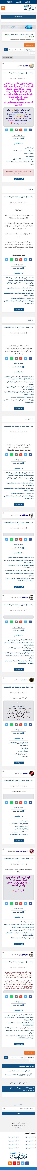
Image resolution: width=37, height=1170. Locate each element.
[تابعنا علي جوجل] (18, 1163)
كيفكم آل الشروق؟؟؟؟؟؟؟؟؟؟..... (18, 743)
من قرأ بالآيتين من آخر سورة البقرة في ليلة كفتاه (19, 924)
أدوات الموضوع (8, 57)
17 (9, 50)
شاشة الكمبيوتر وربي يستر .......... (18, 832)
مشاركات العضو (17, 138)
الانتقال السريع (19, 1104)
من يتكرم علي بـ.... (23, 751)
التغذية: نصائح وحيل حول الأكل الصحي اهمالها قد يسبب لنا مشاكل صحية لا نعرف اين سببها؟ (19, 279)
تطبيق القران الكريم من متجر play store (22, 930)
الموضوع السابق (23, 1083)
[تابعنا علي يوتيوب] (14, 1163)
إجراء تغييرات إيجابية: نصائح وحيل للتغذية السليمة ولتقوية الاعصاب (19, 294)
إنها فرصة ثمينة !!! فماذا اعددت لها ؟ (22, 938)
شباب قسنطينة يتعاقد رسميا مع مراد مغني (21, 557)
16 (12, 50)
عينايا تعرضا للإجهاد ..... (21, 829)
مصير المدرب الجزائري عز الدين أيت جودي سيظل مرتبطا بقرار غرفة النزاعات (19, 579)
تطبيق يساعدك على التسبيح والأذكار (23, 927)
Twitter (9, 1071)
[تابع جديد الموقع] (10, 1163)
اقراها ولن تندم (29, 153)
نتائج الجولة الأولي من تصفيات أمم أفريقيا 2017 (19, 570)
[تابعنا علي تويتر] (22, 1163)
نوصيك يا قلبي (29, 148)
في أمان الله (24, 748)
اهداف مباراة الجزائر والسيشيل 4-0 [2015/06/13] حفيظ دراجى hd (19, 561)
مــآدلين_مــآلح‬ (30, 156)
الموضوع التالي (14, 1083)
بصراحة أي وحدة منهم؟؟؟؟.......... (18, 823)
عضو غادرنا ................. (22, 756)
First (22, 50)
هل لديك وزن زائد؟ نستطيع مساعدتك (22, 298)
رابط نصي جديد (29, 1137)
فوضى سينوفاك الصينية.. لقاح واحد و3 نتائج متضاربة (20, 284)
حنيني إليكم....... (23, 821)
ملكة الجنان (24, 679)
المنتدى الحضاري (13, 35)
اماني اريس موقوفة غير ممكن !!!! (23, 151)
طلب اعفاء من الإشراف (27, 922)
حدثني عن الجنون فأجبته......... (19, 754)
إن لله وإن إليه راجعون (21, 826)
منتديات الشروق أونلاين (26, 35)
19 (33, 53)
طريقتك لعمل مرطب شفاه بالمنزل (23, 159)
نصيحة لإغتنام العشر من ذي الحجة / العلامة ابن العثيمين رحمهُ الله (20, 934)
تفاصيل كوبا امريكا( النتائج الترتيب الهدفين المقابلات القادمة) (21, 566)
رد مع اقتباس (18, 179)
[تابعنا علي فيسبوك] (27, 1163)
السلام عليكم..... (23, 745)
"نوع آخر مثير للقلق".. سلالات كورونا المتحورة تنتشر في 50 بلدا (20, 289)
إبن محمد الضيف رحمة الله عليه (19, 834)
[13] (13, 890)
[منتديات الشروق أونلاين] (30, 10)
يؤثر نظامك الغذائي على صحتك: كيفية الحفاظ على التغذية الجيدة (19, 302)
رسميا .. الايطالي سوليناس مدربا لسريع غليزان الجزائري (20, 574)
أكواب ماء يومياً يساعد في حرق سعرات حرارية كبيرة (20, 162)
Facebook (8, 1075)
